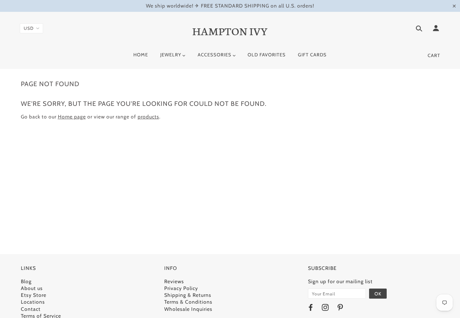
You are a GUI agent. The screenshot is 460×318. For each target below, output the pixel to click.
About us (32, 288)
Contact (31, 309)
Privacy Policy (181, 288)
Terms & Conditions (188, 302)
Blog (26, 281)
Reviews (174, 281)
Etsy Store (33, 295)
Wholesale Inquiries (188, 309)
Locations (33, 302)
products (148, 116)
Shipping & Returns (187, 295)
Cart (434, 55)
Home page (72, 116)
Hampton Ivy (230, 30)
